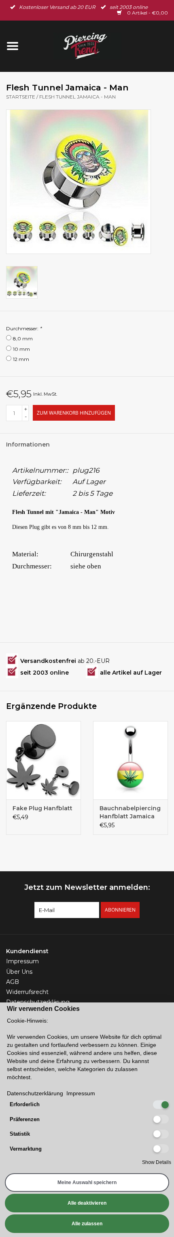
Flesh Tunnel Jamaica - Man (77, 97)
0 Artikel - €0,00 (147, 13)
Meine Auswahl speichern (87, 1182)
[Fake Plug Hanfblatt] (43, 760)
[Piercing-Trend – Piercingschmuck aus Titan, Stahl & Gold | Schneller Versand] (99, 45)
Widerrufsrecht (27, 992)
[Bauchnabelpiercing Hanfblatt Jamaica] (130, 760)
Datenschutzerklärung (35, 1093)
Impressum (22, 961)
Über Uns (19, 971)
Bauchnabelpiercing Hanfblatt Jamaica (130, 812)
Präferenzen (25, 1119)
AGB (12, 981)
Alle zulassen (87, 1224)
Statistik (20, 1134)
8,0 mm (23, 338)
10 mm (21, 349)
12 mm (21, 359)
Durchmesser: (24, 328)
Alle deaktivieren (87, 1203)
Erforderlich (25, 1104)
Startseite (20, 97)
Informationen (28, 444)
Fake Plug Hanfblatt (42, 808)
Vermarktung (26, 1149)
